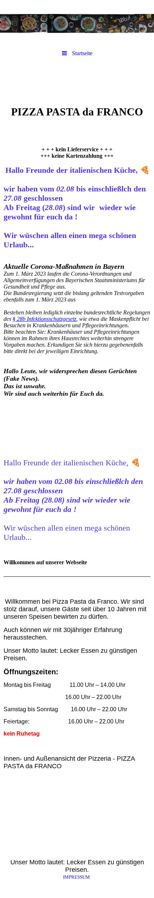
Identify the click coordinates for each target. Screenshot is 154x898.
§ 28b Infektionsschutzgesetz (44, 319)
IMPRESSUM (76, 877)
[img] (77, 23)
